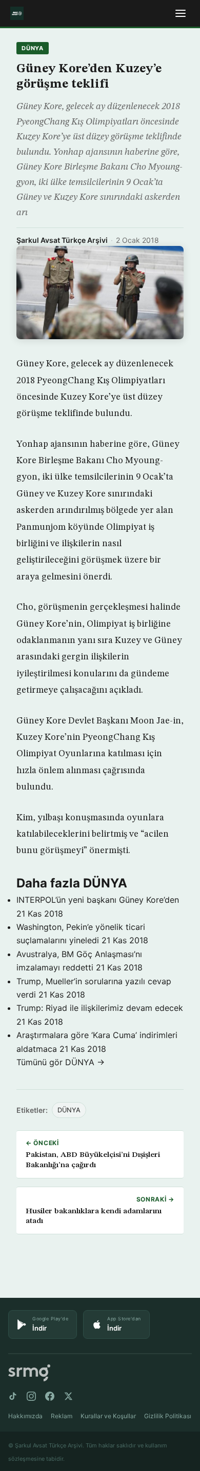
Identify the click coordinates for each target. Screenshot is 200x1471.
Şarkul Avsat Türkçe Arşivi (62, 240)
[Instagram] (31, 1396)
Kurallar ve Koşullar (108, 1416)
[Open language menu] (180, 13)
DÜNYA (33, 48)
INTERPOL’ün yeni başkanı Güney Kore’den (97, 900)
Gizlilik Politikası (167, 1416)
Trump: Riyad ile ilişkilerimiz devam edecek (99, 1008)
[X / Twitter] (68, 1396)
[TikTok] (12, 1396)
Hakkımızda (25, 1416)
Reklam (61, 1416)
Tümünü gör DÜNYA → (60, 1062)
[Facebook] (49, 1396)
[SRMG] (29, 1372)
